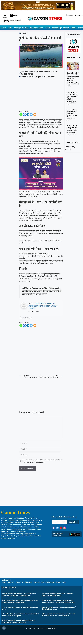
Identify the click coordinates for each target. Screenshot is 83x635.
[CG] (41, 189)
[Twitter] (31, 114)
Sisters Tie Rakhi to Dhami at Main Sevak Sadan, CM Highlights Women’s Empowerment (73, 77)
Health (66, 27)
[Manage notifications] (4, 628)
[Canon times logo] (73, 52)
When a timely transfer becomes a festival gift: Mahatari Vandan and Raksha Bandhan (58, 615)
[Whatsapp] (20, 114)
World (47, 27)
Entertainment (36, 27)
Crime (73, 27)
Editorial (24, 33)
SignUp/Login (50, 582)
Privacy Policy (61, 582)
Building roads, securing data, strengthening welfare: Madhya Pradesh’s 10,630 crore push (58, 601)
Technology (57, 27)
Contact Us (19, 582)
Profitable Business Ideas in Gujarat (14, 542)
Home (3, 27)
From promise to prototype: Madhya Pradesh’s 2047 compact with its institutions (18, 621)
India (10, 27)
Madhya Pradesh (21, 27)
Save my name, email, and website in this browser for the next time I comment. (42, 461)
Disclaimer (28, 582)
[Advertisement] (41, 94)
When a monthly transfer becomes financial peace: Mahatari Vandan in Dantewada (72, 129)
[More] (34, 114)
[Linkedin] (27, 114)
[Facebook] (24, 114)
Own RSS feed (39, 582)
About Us (11, 582)
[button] (11, 15)
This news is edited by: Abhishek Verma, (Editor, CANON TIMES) (43, 305)
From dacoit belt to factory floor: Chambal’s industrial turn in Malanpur (72, 113)
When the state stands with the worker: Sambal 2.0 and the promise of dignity (20, 615)
